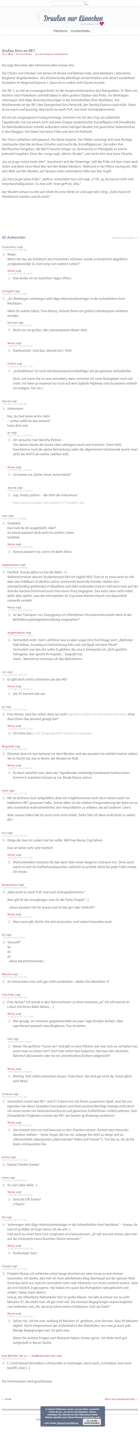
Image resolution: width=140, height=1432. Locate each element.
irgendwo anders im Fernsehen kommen (97, 714)
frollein (11, 363)
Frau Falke (8, 994)
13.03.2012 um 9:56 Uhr (14, 937)
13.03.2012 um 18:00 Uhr (14, 997)
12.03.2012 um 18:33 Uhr (14, 250)
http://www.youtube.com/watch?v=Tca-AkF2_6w (48, 503)
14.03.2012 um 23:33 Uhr (20, 1195)
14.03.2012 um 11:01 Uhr (14, 1220)
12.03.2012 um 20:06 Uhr (14, 749)
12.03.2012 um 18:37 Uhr (14, 294)
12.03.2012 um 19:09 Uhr (14, 567)
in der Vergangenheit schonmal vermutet (62, 733)
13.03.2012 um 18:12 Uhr (20, 1016)
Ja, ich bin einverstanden (91, 1422)
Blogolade (8, 746)
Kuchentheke (80, 31)
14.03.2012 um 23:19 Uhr (14, 1269)
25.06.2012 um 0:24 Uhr (14, 1358)
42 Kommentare (24, 54)
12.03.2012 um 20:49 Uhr (20, 490)
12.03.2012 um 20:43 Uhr (20, 470)
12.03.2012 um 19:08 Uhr (14, 518)
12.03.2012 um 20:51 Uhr (20, 729)
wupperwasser (10, 564)
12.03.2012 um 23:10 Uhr (20, 635)
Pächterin (60, 31)
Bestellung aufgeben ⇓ (125, 237)
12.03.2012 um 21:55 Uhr (14, 887)
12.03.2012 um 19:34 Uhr (14, 709)
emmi (5, 1177)
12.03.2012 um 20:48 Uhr (20, 610)
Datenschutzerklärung (68, 1423)
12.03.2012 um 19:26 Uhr (14, 675)
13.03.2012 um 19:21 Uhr (14, 1097)
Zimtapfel (7, 291)
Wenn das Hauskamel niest (121, 1399)
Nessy (11, 270)
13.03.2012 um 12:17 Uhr (20, 366)
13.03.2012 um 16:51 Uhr (14, 977)
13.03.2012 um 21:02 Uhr (14, 1160)
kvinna (6, 1157)
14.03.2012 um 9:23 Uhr (19, 1042)
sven (4, 515)
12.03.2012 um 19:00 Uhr (14, 404)
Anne (5, 790)
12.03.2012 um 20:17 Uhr (14, 793)
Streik (6, 1399)
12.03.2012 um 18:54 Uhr (20, 325)
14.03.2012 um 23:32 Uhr (20, 1248)
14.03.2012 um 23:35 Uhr (20, 1125)
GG (3, 1217)
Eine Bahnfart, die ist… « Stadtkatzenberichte (29, 1355)
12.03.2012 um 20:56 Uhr (20, 768)
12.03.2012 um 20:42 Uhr (20, 273)
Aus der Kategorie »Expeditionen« (51, 54)
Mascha (6, 974)
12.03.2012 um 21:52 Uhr (14, 836)
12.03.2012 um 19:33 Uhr (20, 435)
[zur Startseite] (70, 17)
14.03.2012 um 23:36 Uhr (20, 1072)
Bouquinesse (10, 884)
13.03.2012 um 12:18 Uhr (20, 917)
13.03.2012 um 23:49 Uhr (14, 1180)
